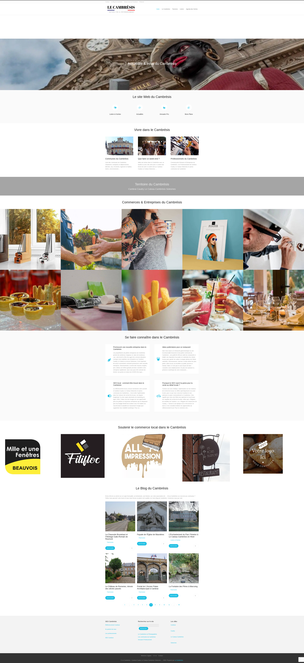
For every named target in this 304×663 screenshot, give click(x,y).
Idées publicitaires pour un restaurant (176, 347)
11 (169, 605)
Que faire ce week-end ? (149, 159)
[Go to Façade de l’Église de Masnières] (152, 516)
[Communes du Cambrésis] (119, 156)
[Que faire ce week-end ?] (152, 156)
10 (164, 605)
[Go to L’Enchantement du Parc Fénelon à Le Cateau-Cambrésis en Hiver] (184, 516)
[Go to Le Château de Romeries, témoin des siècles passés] (120, 568)
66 (179, 605)
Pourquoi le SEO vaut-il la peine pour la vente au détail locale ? (177, 384)
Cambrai (173, 625)
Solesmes (174, 643)
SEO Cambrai (109, 637)
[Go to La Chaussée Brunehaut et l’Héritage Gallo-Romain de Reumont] (120, 516)
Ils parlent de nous (110, 629)
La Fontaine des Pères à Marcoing (183, 586)
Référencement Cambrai (112, 625)
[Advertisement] (152, 27)
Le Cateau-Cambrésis (177, 637)
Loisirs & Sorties (175, 540)
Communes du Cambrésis (116, 159)
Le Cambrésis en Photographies (147, 634)
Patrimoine (110, 542)
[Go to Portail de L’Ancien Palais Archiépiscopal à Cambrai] (152, 568)
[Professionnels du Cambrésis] (185, 156)
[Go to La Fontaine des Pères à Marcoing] (184, 568)
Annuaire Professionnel (145, 639)
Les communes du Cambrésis (147, 637)
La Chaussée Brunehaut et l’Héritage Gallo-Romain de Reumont (116, 536)
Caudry (173, 631)
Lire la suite (110, 548)
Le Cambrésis (179, 660)
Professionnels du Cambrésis (184, 159)
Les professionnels (110, 633)
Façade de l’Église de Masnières (150, 534)
